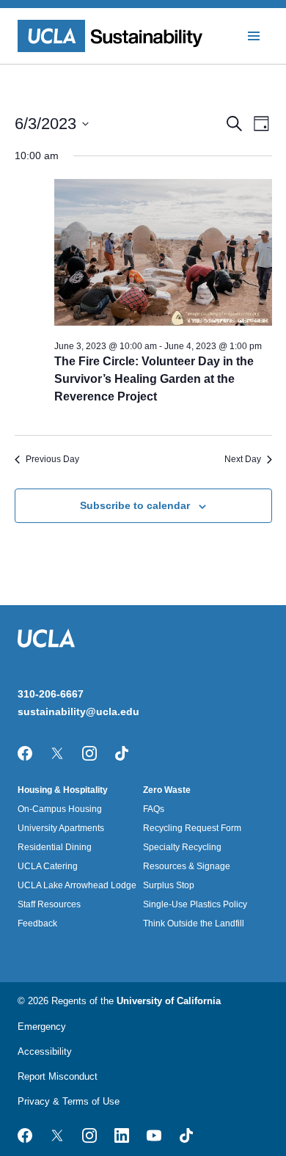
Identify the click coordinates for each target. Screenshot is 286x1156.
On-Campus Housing (60, 809)
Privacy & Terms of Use (69, 1101)
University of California (169, 1000)
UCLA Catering (48, 866)
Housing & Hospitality (63, 790)
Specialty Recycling (182, 847)
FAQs (153, 809)
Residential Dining (55, 847)
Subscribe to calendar (135, 505)
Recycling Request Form (192, 828)
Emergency (42, 1026)
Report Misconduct (58, 1076)
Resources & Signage (186, 866)
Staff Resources (49, 904)
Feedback (37, 923)
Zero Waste (167, 790)
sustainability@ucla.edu (78, 711)
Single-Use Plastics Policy (195, 904)
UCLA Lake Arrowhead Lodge (77, 885)
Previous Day (52, 459)
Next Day (242, 459)
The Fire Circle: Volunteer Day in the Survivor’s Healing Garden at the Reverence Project (154, 379)
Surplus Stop (168, 885)
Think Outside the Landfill (193, 923)
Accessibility (45, 1051)
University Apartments (61, 828)
